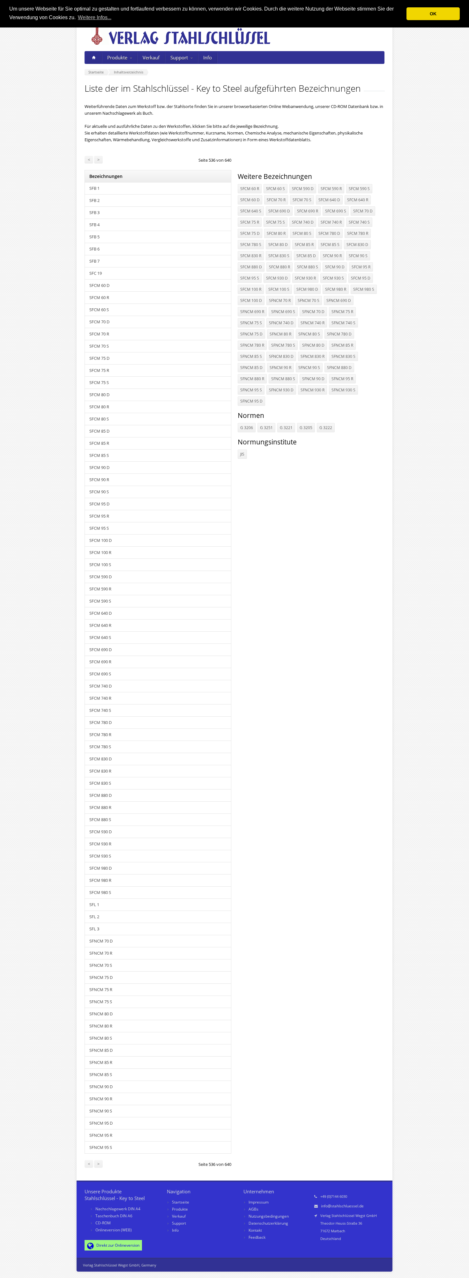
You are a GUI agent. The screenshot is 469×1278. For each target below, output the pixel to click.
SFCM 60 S (99, 309)
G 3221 (286, 427)
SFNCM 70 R (100, 953)
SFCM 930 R (100, 844)
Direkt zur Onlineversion (117, 1245)
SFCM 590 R (100, 589)
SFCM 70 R (99, 334)
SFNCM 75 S (100, 1002)
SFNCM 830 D (281, 356)
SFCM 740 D (100, 686)
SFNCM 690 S (283, 311)
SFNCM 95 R (100, 1135)
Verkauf (151, 57)
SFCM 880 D (100, 795)
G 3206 (246, 427)
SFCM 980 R (100, 880)
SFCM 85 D (99, 431)
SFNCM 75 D (101, 977)
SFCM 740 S (100, 710)
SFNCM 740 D (281, 323)
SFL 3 (94, 929)
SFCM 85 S (99, 455)
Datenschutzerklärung (268, 1223)
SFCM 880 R (100, 807)
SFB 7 (94, 261)
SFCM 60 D (99, 285)
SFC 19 (95, 273)
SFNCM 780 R (252, 345)
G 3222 (325, 427)
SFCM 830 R (100, 771)
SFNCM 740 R (312, 323)
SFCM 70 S (99, 346)
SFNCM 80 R (100, 1026)
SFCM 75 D (99, 358)
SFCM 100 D (100, 540)
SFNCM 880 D (339, 367)
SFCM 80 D (99, 394)
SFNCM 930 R (312, 390)
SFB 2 (94, 200)
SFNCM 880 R (252, 378)
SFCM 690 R (100, 662)
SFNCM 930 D (281, 390)
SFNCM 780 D (339, 334)
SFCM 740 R (100, 698)
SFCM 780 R (100, 734)
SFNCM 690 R (252, 311)
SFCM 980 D (100, 868)
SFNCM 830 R (312, 356)
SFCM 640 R (100, 625)
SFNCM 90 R (100, 1099)
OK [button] (433, 13)
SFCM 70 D (99, 322)
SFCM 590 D (100, 577)
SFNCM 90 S (100, 1111)
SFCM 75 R (99, 370)
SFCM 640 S (100, 637)
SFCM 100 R (100, 552)
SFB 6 (94, 249)
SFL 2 (94, 917)
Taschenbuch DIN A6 (113, 1216)
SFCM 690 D (100, 649)
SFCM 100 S (100, 564)
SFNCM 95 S (100, 1147)
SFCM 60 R (99, 297)
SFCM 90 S (99, 492)
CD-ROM (103, 1223)
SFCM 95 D (99, 504)
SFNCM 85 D (101, 1050)
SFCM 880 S (100, 819)
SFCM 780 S (100, 747)
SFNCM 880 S (283, 378)
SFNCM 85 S (100, 1074)
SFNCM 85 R (100, 1062)
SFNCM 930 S (343, 390)
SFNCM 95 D (101, 1123)
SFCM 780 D (100, 722)
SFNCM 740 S (343, 323)
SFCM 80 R (99, 407)
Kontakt (255, 1230)
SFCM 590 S (100, 601)
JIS (242, 454)
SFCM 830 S (100, 783)
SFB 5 (94, 237)
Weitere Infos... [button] (94, 17)
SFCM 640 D (100, 613)
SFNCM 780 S (283, 345)
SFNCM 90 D (101, 1086)
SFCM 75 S (99, 382)
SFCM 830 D (100, 759)
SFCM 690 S (100, 674)
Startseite (180, 1202)
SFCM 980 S (100, 892)
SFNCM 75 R (100, 989)
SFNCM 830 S (343, 356)
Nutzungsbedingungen (269, 1216)
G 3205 (306, 427)
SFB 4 (94, 224)
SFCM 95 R (99, 516)
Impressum (259, 1202)
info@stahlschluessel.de (342, 1206)
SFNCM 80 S (100, 1038)
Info (207, 57)
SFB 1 (94, 188)
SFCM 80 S (99, 419)
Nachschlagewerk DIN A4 (117, 1209)
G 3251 (266, 427)
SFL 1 (94, 904)
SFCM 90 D (99, 467)
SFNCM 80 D (101, 1014)
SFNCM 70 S (100, 965)
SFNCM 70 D (101, 941)
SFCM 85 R (99, 443)
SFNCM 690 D (338, 300)
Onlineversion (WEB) (113, 1230)
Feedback (257, 1237)
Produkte (117, 57)
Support (179, 57)
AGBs (253, 1209)
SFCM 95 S (99, 528)
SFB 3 (94, 212)
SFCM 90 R (99, 479)
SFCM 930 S (100, 856)
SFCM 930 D (100, 832)
